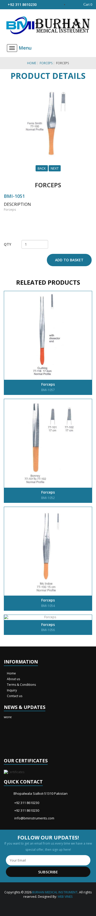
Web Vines (65, 896)
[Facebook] (37, 905)
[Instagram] (51, 905)
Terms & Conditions (21, 684)
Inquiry (11, 690)
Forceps (46, 63)
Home (31, 63)
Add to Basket (69, 259)
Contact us (14, 696)
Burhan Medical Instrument (55, 892)
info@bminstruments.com (34, 818)
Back (42, 168)
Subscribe (48, 871)
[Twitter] (44, 905)
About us (13, 679)
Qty (7, 244)
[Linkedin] (59, 905)
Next (55, 168)
